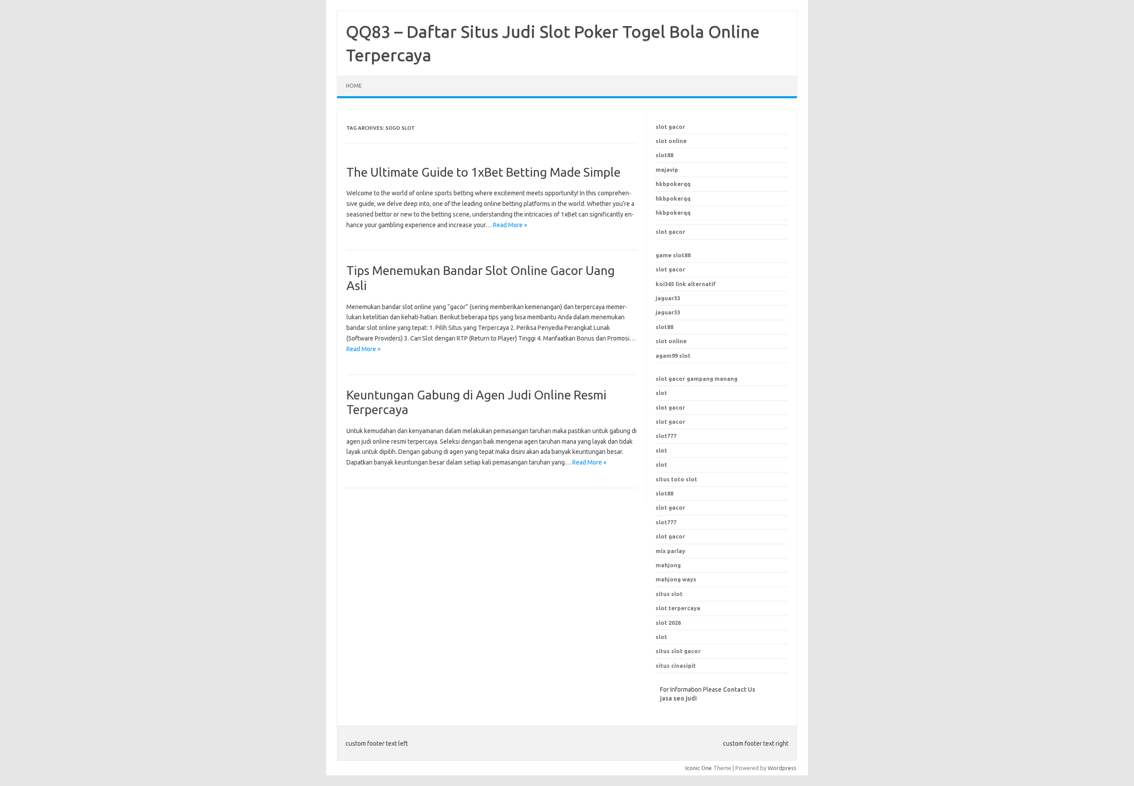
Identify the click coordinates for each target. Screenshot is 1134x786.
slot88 (664, 155)
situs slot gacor (678, 651)
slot (661, 393)
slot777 (666, 436)
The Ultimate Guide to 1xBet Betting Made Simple (483, 172)
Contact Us (739, 689)
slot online (671, 141)
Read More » (510, 224)
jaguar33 (668, 298)
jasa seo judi (678, 698)
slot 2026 (668, 623)
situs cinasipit (676, 665)
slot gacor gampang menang (697, 379)
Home (354, 86)
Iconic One (698, 768)
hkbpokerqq (673, 184)
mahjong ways (676, 579)
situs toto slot (676, 479)
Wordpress (782, 768)
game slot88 (673, 255)
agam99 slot (673, 355)
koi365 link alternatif (686, 284)
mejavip (667, 169)
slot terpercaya (678, 608)
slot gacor (670, 127)
